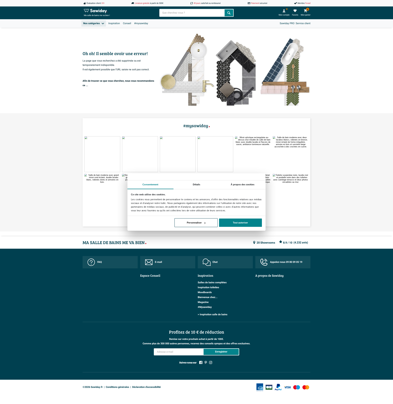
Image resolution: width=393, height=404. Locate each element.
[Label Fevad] (259, 387)
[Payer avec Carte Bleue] (269, 387)
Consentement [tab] (150, 184)
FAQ (99, 262)
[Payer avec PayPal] (278, 387)
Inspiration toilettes (208, 287)
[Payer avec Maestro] (296, 387)
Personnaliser (194, 222)
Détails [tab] (196, 184)
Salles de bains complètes (212, 282)
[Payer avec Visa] (287, 387)
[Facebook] (201, 362)
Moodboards (205, 292)
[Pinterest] (206, 362)
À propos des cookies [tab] (242, 184)
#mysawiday (141, 23)
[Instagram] (210, 362)
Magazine (203, 302)
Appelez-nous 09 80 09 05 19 (286, 262)
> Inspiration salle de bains (212, 314)
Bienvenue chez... (208, 297)
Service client (303, 23)
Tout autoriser (240, 222)
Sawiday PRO (287, 23)
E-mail (158, 262)
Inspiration (114, 23)
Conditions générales (117, 387)
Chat (215, 262)
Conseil (127, 23)
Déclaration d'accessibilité (146, 387)
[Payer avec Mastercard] (305, 387)
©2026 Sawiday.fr (93, 387)
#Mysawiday (205, 307)
